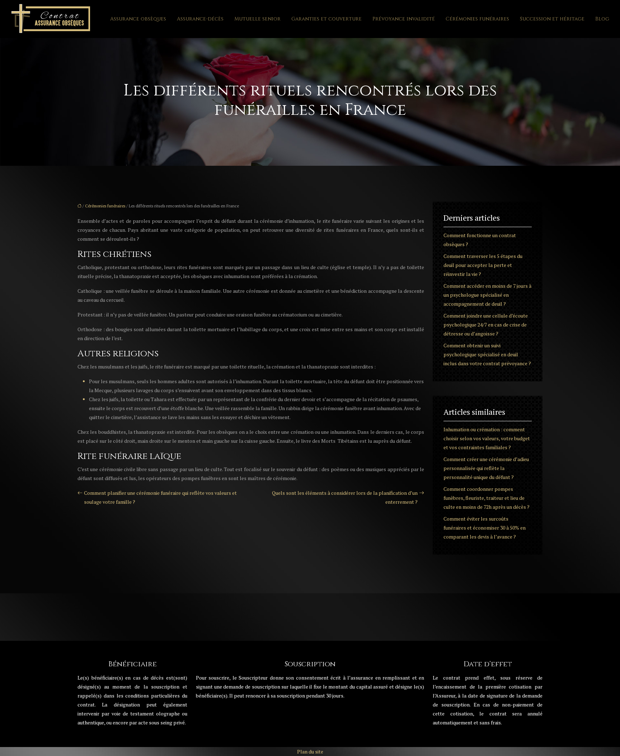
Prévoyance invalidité (403, 18)
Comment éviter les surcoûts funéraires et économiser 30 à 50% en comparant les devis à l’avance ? (484, 527)
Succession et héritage (552, 18)
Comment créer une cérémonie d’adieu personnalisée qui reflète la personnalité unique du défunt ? (486, 468)
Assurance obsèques (138, 18)
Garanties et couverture (326, 18)
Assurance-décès (200, 18)
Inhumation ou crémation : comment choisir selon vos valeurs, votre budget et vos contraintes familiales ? (486, 438)
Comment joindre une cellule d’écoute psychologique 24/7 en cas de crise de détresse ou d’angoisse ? (485, 324)
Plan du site (310, 751)
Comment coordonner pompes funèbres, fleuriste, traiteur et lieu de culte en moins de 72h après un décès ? (486, 497)
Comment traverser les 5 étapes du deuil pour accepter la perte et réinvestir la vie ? (482, 265)
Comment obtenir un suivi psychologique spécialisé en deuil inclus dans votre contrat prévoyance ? (487, 354)
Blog (602, 18)
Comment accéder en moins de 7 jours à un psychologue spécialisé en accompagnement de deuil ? (487, 294)
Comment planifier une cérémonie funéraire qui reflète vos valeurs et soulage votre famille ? (160, 497)
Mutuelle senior (257, 18)
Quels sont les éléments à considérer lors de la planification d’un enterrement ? (345, 497)
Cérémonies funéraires (477, 18)
